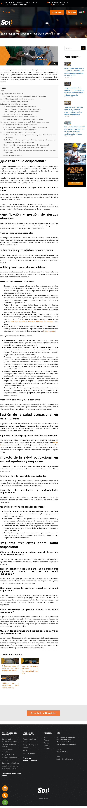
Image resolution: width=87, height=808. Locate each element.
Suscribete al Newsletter (43, 713)
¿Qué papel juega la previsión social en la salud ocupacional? (27, 145)
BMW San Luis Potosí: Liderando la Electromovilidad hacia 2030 (30, 670)
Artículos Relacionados (14, 155)
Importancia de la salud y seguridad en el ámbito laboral (26, 96)
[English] (80, 12)
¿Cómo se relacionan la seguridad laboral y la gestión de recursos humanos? (31, 136)
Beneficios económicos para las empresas (21, 130)
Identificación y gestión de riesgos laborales (18, 99)
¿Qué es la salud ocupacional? (12, 94)
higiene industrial (49, 331)
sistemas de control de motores (40, 321)
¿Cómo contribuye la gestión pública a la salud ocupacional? (27, 147)
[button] (47, 22)
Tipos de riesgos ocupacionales (17, 101)
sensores (14, 321)
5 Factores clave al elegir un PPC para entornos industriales (10, 668)
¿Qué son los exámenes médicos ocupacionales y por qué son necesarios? (31, 151)
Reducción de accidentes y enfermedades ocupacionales (26, 127)
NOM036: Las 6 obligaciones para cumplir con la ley (10, 685)
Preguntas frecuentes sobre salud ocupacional (19, 132)
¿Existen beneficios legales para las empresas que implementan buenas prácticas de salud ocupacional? (31, 141)
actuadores (23, 321)
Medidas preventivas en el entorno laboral (21, 107)
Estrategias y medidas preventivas (15, 104)
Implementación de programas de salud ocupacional (24, 119)
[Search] (83, 48)
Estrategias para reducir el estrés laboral (24, 112)
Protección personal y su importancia (19, 114)
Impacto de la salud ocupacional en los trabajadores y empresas (25, 122)
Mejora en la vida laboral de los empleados (21, 124)
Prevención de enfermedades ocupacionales (25, 109)
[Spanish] (83, 12)
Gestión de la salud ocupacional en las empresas (19, 117)
